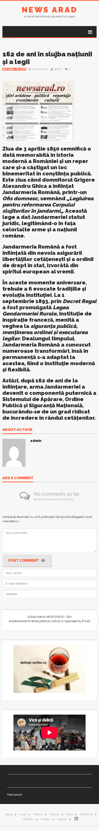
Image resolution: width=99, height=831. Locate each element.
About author (17, 430)
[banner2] (38, 110)
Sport (69, 814)
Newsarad (14, 794)
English (62, 819)
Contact (45, 819)
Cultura (54, 814)
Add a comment (17, 478)
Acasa (8, 814)
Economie (86, 814)
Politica (38, 814)
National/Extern (14, 69)
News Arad (50, 9)
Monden (28, 819)
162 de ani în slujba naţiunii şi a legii (47, 58)
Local (22, 814)
